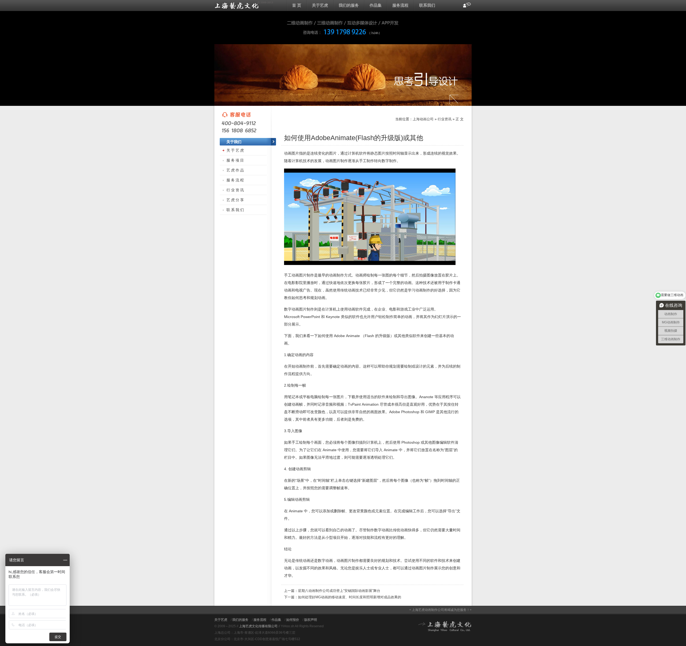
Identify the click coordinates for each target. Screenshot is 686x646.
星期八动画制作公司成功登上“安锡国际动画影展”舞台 (339, 591)
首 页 (296, 5)
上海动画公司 (243, 5)
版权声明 (310, 620)
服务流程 (400, 5)
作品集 (376, 5)
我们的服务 (349, 5)
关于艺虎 (320, 5)
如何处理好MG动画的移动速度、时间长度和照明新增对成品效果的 (349, 597)
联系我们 (427, 5)
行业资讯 (445, 119)
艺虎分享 (235, 200)
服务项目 (235, 160)
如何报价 (292, 620)
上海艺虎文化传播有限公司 (258, 626)
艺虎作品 (235, 170)
